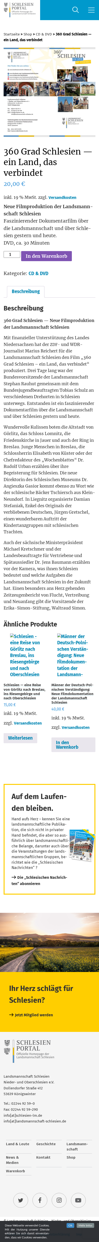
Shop (28, 34)
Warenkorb (15, 1171)
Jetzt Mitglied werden (34, 1015)
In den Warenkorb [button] (67, 745)
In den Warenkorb (46, 256)
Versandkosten (62, 197)
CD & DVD (44, 34)
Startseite (12, 34)
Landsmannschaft (77, 1146)
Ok (70, 1225)
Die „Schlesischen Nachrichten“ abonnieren (39, 880)
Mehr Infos (85, 1225)
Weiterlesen (20, 738)
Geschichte (46, 1144)
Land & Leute (17, 1144)
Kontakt (43, 1157)
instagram (59, 1200)
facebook (39, 1200)
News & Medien (12, 1160)
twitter (20, 1200)
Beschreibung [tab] (26, 291)
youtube (78, 1200)
